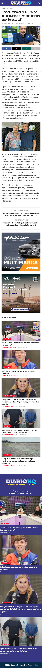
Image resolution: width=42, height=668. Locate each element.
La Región (6, 454)
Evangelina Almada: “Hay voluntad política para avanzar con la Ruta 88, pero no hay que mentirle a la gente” (20, 402)
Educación (10, 8)
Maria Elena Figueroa (10, 347)
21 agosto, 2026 (22, 347)
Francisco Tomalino (9, 406)
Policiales (6, 426)
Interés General (9, 395)
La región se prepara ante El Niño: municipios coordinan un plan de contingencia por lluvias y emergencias (19, 461)
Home (3, 8)
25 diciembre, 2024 (8, 23)
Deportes (6, 338)
